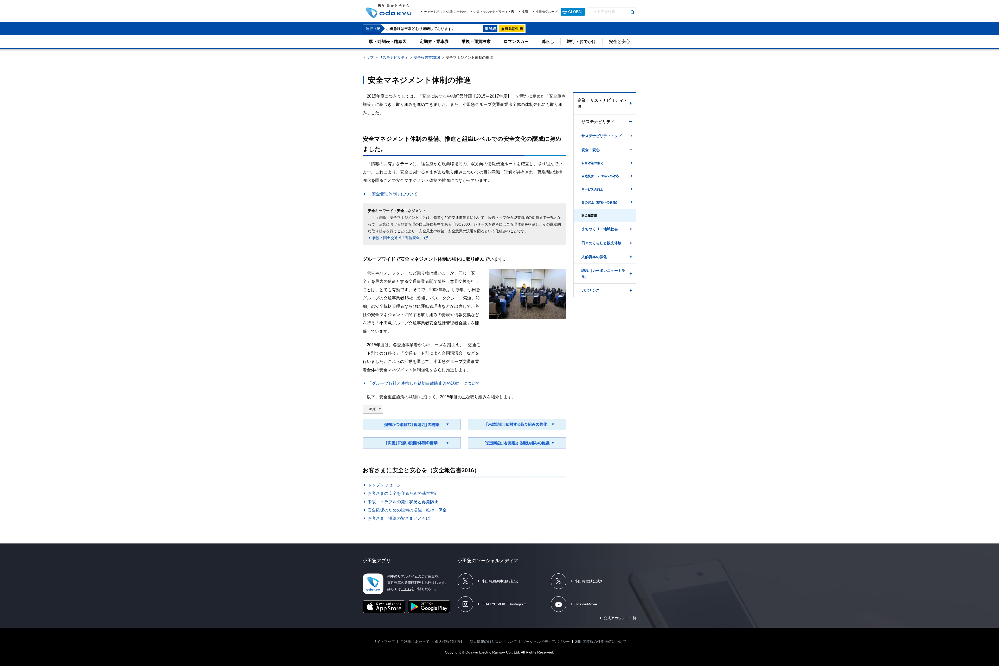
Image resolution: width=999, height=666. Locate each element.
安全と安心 (619, 41)
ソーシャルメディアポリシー (546, 641)
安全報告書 (589, 215)
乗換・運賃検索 (476, 41)
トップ (368, 57)
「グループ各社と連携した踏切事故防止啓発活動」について (424, 383)
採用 (525, 12)
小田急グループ (546, 12)
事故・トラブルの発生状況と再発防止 (403, 501)
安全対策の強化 (592, 163)
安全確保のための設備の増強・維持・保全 (407, 510)
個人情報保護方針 (449, 641)
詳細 (492, 29)
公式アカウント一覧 (620, 618)
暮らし (548, 41)
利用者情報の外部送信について (600, 641)
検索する (632, 12)
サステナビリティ (393, 57)
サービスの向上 (592, 189)
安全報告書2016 (427, 57)
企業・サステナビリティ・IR (493, 12)
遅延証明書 (514, 29)
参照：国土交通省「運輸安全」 (397, 238)
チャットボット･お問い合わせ (445, 12)
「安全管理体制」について (393, 194)
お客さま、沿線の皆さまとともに (399, 518)
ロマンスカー (516, 41)
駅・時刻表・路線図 (388, 41)
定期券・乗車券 (434, 41)
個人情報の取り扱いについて (493, 641)
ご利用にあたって (415, 641)
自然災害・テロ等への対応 (600, 176)
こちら (406, 589)
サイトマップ (384, 641)
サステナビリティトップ (601, 136)
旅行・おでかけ (581, 41)
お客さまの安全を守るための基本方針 (403, 493)
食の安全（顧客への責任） (600, 202)
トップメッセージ (384, 485)
